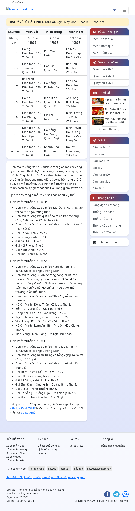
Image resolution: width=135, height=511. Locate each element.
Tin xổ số (103, 93)
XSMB (13, 408)
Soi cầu (97, 168)
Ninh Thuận (52, 119)
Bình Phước (73, 128)
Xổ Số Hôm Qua (107, 32)
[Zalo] (125, 494)
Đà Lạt (70, 147)
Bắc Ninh (28, 79)
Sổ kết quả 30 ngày (49, 445)
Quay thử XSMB (103, 69)
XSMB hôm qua (103, 39)
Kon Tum (50, 151)
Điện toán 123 (31, 53)
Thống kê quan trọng (107, 225)
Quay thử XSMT (103, 83)
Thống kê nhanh (103, 212)
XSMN (23, 408)
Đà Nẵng (50, 83)
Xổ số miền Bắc (15, 445)
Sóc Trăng (72, 89)
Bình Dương (74, 113)
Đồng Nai (72, 85)
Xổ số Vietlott (13, 456)
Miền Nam (76, 32)
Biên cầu (98, 154)
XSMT (32, 408)
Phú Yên (49, 51)
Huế (47, 55)
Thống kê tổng (102, 219)
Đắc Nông (50, 134)
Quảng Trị (50, 106)
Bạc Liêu (71, 64)
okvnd (72, 477)
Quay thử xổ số (107, 62)
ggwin (81, 477)
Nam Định (29, 136)
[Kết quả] (19, 9)
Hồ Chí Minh (74, 57)
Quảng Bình (52, 102)
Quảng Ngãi (52, 138)
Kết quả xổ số (15, 439)
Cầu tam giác (101, 181)
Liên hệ (42, 453)
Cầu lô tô (98, 188)
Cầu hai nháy (101, 175)
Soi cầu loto (76, 445)
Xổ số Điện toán (15, 460)
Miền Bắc (32, 32)
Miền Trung (54, 32)
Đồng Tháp (73, 53)
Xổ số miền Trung (16, 449)
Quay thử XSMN (103, 76)
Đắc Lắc (49, 66)
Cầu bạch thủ (101, 147)
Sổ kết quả (28, 412)
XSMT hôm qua (103, 53)
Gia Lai (48, 115)
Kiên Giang (73, 151)
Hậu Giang (73, 132)
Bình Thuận (73, 102)
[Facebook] (107, 494)
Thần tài (27, 57)
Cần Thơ (71, 81)
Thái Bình (28, 151)
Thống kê (107, 439)
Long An (71, 140)
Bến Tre (71, 68)
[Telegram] (116, 494)
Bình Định (50, 98)
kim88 (46, 477)
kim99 (19, 477)
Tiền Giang (73, 155)
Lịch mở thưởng (108, 242)
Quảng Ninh (30, 72)
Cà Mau (71, 49)
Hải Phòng (29, 117)
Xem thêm (109, 129)
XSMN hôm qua (103, 46)
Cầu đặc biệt (101, 161)
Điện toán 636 (31, 87)
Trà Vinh (71, 117)
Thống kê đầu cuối (105, 232)
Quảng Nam (52, 70)
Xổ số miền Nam (15, 453)
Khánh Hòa (51, 87)
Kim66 (10, 477)
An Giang (72, 98)
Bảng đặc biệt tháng (106, 205)
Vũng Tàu (72, 72)
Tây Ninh (72, 106)
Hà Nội (26, 49)
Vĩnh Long (72, 121)
